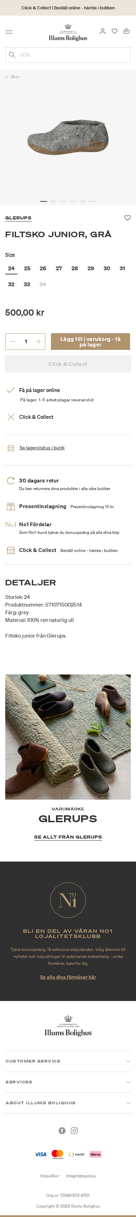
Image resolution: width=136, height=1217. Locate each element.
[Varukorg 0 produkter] (126, 30)
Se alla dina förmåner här (68, 977)
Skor (15, 77)
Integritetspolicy (81, 1176)
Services (19, 1082)
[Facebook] (62, 1130)
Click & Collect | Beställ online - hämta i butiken (68, 8)
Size (10, 254)
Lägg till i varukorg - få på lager (90, 341)
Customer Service (33, 1061)
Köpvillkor (49, 1176)
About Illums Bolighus (41, 1103)
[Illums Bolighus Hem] (68, 32)
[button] (43, 201)
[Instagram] (74, 1130)
